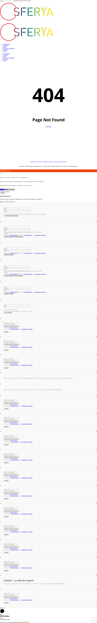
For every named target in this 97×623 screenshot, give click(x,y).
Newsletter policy (28, 235)
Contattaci (5, 55)
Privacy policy (40, 161)
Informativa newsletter (48, 161)
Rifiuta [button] (6, 189)
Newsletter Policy (14, 329)
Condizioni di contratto (40, 235)
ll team (4, 56)
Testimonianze (6, 53)
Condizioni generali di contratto (60, 161)
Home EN (5, 59)
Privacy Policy (13, 327)
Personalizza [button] (11, 189)
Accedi (4, 60)
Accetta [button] (2, 189)
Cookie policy (33, 161)
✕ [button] (0, 173)
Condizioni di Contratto (27, 329)
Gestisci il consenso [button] (4, 191)
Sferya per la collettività (8, 58)
